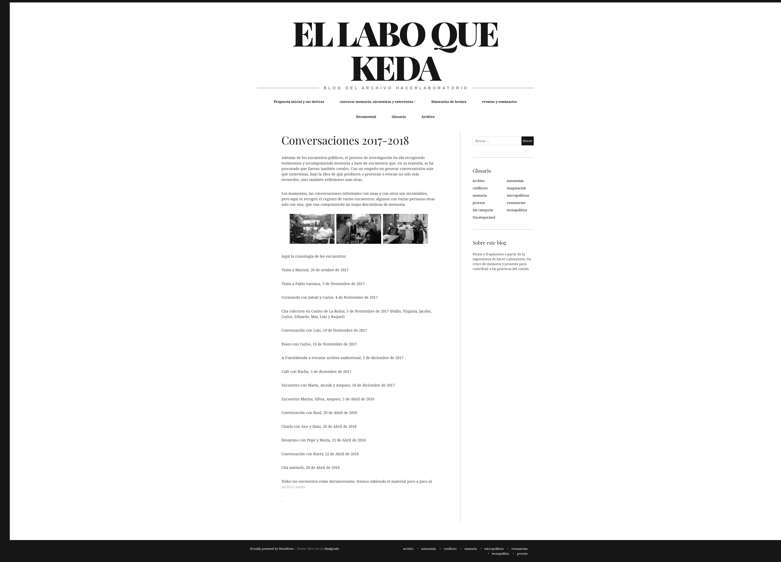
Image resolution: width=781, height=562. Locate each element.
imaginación (516, 188)
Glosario (399, 116)
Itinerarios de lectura (449, 101)
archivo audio (293, 486)
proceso (479, 202)
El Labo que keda (395, 49)
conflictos (480, 188)
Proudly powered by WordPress (271, 549)
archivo (478, 181)
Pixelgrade (332, 549)
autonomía (515, 181)
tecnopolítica (517, 210)
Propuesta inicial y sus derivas (299, 101)
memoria (480, 195)
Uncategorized (484, 217)
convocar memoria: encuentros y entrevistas (376, 101)
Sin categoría (483, 210)
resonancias (516, 202)
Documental (366, 116)
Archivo (428, 116)
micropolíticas (518, 195)
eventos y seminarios (499, 101)
